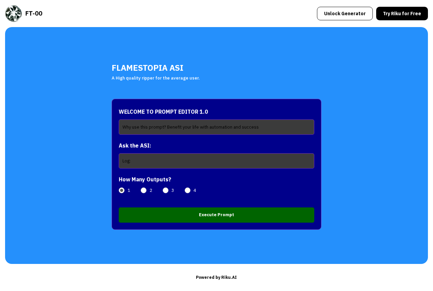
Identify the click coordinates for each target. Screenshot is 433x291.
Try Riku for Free (402, 13)
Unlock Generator (345, 13)
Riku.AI (229, 277)
